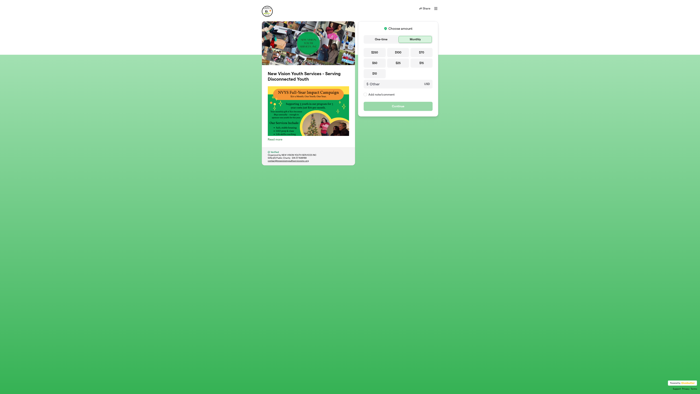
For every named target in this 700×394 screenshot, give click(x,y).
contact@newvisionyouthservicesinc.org (288, 161)
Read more (275, 139)
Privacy (685, 389)
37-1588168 (301, 158)
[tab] (381, 39)
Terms (694, 389)
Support (677, 389)
